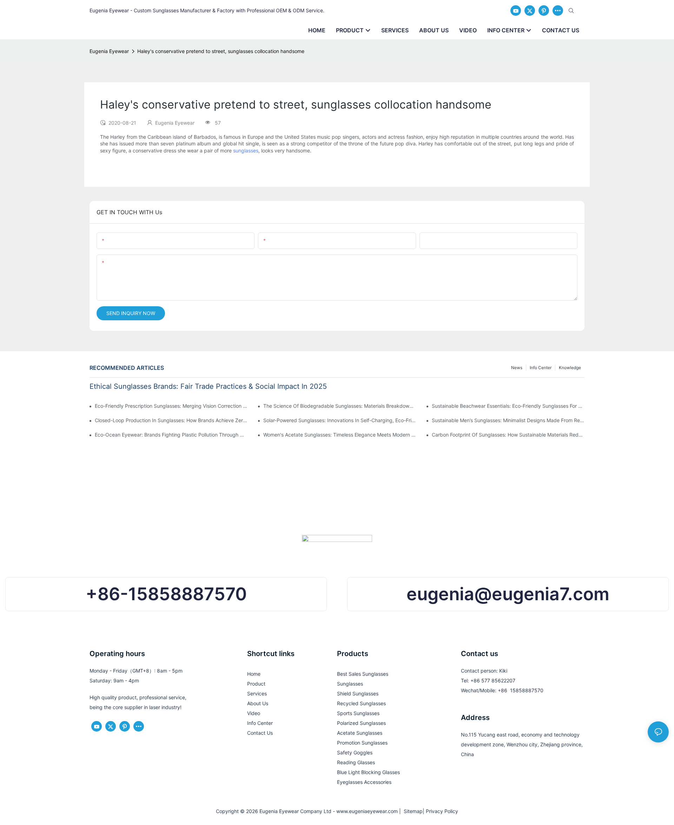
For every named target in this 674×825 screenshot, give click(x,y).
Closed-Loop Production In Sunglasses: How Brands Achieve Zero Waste (171, 420)
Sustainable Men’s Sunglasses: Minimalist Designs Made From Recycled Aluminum (508, 420)
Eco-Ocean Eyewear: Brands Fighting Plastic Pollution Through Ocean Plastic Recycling (171, 435)
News (516, 367)
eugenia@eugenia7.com (508, 593)
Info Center (540, 367)
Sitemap (412, 811)
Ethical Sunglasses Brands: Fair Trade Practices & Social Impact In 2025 (208, 386)
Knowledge (570, 367)
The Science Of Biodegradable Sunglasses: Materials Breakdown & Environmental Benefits (339, 406)
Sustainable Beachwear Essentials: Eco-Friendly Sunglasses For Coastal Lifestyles (508, 406)
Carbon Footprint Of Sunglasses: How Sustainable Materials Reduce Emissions (508, 435)
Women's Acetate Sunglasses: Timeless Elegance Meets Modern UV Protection (339, 435)
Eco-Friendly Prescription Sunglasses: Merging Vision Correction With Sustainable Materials (171, 406)
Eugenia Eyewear (109, 51)
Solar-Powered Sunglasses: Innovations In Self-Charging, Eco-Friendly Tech (339, 420)
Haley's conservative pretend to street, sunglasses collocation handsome (220, 51)
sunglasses (245, 150)
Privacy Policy (442, 811)
